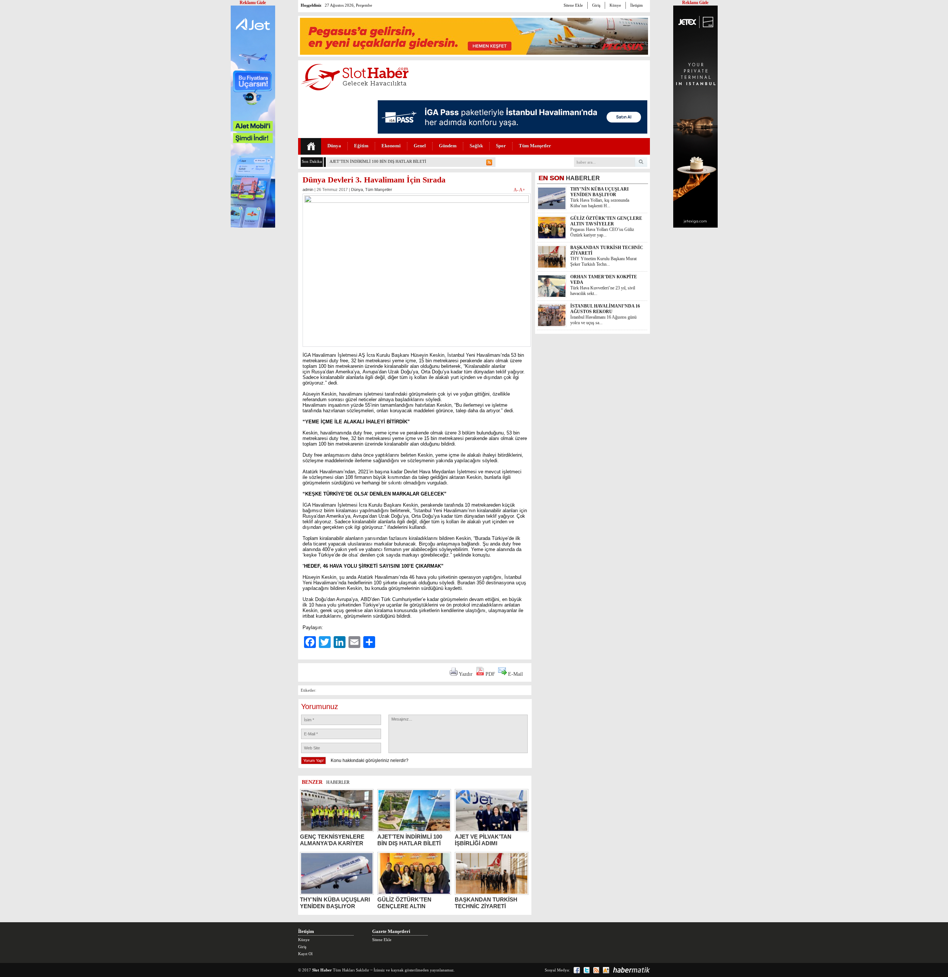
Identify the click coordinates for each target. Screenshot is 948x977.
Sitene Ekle (573, 5)
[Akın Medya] (606, 970)
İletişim (636, 5)
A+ (522, 189)
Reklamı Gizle (695, 2)
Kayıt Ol (305, 953)
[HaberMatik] (631, 970)
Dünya (334, 145)
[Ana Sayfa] (311, 146)
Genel (420, 145)
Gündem (448, 145)
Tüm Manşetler (535, 145)
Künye (615, 5)
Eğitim (361, 145)
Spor (501, 145)
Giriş (596, 5)
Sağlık (476, 145)
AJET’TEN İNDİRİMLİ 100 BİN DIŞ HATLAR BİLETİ (378, 161)
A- (516, 189)
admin (308, 189)
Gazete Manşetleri (391, 931)
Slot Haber (322, 970)
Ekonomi (391, 145)
